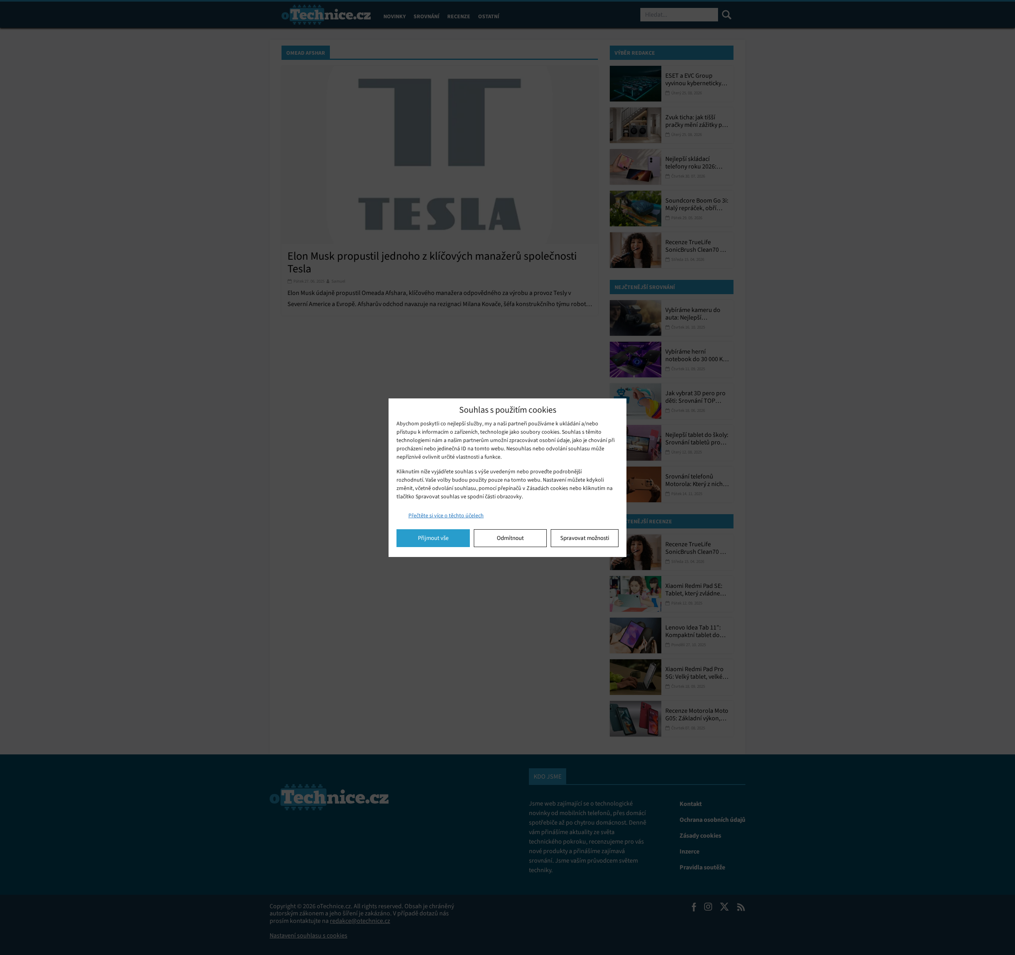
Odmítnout (510, 538)
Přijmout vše (433, 538)
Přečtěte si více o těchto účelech (446, 515)
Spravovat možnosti (584, 538)
